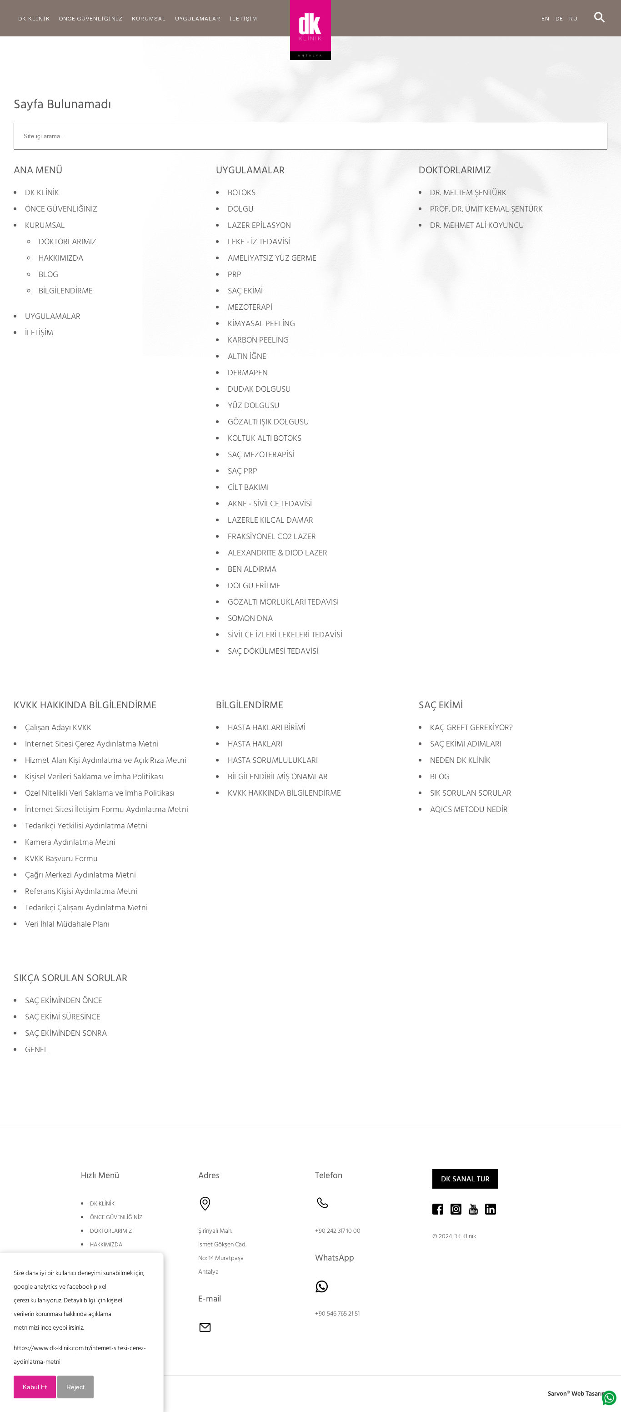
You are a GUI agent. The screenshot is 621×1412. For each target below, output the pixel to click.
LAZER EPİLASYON (259, 225)
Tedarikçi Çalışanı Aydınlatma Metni (86, 907)
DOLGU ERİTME (254, 585)
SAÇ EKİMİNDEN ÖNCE (63, 1000)
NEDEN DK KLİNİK (460, 760)
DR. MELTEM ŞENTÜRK (468, 192)
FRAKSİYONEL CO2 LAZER (272, 536)
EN (545, 18)
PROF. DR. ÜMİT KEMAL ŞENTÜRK (486, 209)
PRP (234, 274)
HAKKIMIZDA (61, 258)
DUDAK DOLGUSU (259, 389)
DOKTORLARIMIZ (67, 241)
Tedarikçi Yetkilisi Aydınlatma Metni (86, 826)
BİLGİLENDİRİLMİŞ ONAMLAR (278, 776)
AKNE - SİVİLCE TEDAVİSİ (270, 503)
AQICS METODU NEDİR (469, 809)
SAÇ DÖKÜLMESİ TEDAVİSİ (273, 651)
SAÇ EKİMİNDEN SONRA (66, 1033)
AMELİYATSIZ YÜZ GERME (272, 258)
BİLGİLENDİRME (66, 291)
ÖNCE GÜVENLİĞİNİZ (61, 209)
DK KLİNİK (42, 192)
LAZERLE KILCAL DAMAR (270, 520)
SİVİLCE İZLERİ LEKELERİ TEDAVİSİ (285, 634)
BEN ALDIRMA (252, 569)
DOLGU (241, 209)
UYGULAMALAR (52, 316)
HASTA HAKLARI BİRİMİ (266, 727)
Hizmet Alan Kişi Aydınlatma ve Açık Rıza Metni (105, 760)
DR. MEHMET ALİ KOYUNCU (477, 225)
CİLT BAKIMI (248, 487)
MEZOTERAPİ (250, 307)
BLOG (48, 274)
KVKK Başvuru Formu (61, 858)
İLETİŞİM (39, 332)
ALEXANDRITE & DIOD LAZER (277, 553)
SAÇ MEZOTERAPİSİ (261, 454)
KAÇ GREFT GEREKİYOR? (471, 727)
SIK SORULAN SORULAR (470, 793)
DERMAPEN (248, 372)
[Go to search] (599, 18)
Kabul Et (35, 1387)
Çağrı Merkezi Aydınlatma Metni (80, 875)
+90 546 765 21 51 (337, 1313)
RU (573, 18)
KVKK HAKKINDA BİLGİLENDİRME (284, 793)
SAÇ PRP (242, 471)
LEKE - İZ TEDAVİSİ (259, 241)
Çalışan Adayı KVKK (58, 727)
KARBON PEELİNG (258, 340)
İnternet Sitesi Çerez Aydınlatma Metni (92, 744)
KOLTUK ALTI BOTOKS (264, 438)
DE (559, 18)
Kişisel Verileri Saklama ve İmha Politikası (94, 776)
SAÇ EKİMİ (245, 291)
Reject (75, 1387)
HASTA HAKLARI (255, 744)
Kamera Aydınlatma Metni (70, 842)
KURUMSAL (45, 225)
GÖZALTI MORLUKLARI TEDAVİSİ (283, 602)
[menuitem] (34, 18)
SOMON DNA (250, 618)
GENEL (36, 1049)
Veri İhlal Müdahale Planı (67, 924)
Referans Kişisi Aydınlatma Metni (81, 891)
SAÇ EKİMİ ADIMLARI (465, 744)
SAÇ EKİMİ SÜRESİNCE (62, 1017)
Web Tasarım (589, 1393)
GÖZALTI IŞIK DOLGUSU (268, 422)
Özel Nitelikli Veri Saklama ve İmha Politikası (100, 793)
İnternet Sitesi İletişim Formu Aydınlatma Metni (106, 809)
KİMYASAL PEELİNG (261, 323)
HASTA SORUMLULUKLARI (273, 760)
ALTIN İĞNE (247, 356)
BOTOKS (241, 192)
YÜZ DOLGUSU (254, 405)
